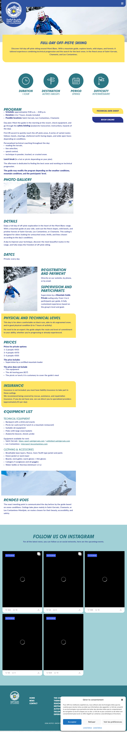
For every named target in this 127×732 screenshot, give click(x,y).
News (31, 701)
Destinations (60, 706)
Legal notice (49, 723)
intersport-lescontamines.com (34, 444)
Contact (33, 703)
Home (32, 698)
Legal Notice (87, 728)
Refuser (91, 722)
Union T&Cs (59, 723)
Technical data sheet (108, 111)
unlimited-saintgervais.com (58, 441)
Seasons (57, 703)
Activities (58, 709)
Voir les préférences (113, 722)
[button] (122, 700)
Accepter (72, 722)
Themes (57, 701)
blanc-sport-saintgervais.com (31, 441)
